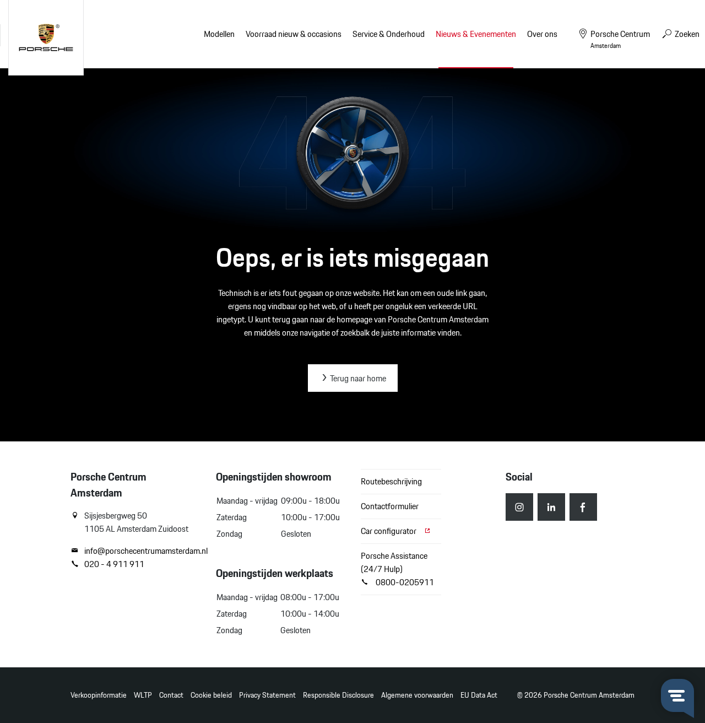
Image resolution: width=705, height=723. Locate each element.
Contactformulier (390, 506)
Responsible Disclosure (338, 695)
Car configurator (389, 531)
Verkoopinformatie (98, 695)
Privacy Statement (267, 695)
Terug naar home (357, 378)
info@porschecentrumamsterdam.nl (141, 551)
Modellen (219, 34)
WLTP (143, 695)
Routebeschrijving (391, 481)
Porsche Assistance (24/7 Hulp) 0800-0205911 (397, 569)
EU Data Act (478, 695)
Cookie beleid (211, 695)
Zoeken (686, 34)
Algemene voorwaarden (417, 695)
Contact (171, 695)
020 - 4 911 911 (114, 564)
